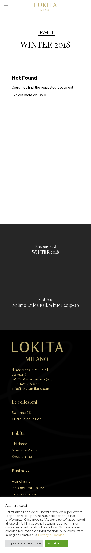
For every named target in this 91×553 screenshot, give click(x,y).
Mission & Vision (24, 450)
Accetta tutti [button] (56, 543)
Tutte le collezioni (27, 419)
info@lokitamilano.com (31, 389)
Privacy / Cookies (51, 535)
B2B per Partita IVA (28, 488)
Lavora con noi (24, 494)
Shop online (22, 457)
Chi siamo (19, 444)
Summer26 (21, 413)
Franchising (21, 481)
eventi (46, 33)
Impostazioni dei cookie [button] (24, 543)
